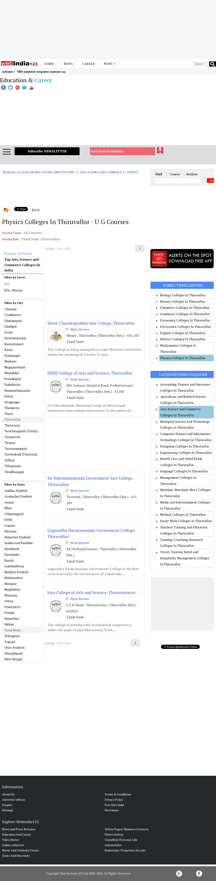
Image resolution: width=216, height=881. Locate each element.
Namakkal (11, 373)
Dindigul (10, 326)
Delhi (8, 519)
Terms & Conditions (118, 794)
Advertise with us (13, 800)
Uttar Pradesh (14, 647)
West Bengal (13, 659)
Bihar (8, 508)
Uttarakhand (13, 653)
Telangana (11, 636)
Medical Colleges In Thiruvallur (183, 514)
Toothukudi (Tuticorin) (20, 454)
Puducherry (12, 607)
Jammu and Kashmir (18, 543)
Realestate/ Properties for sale (125, 850)
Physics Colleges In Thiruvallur (182, 358)
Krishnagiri (12, 355)
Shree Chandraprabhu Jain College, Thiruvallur (91, 323)
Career (88, 64)
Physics (132, 172)
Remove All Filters (18, 253)
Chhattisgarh (13, 514)
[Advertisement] (108, 29)
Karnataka (11, 554)
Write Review (79, 329)
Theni (8, 414)
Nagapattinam (14, 367)
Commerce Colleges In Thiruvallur (185, 314)
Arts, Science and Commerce (101, 172)
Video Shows (10, 840)
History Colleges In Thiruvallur (182, 339)
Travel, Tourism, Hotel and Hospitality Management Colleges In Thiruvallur (184, 558)
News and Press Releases (19, 829)
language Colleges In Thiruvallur (184, 471)
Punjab (9, 612)
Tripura (9, 642)
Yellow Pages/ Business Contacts (126, 829)
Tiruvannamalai (15, 448)
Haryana (10, 531)
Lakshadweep (14, 566)
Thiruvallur (12, 419)
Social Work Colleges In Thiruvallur (186, 521)
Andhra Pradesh (15, 490)
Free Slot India (114, 805)
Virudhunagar (14, 472)
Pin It (35, 210)
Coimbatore (12, 315)
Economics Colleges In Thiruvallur (185, 320)
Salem (8, 396)
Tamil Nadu (12, 630)
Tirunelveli (12, 437)
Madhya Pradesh (16, 572)
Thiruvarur (12, 425)
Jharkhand (11, 549)
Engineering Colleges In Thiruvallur (186, 452)
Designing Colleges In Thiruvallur (184, 446)
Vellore (9, 460)
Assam (9, 502)
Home (49, 64)
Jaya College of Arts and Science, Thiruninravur (91, 592)
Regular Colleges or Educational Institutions (38, 172)
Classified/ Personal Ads (121, 840)
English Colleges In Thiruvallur (182, 333)
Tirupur (9, 442)
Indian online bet (13, 845)
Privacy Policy (114, 800)
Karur (8, 349)
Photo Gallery (114, 834)
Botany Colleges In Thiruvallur (182, 301)
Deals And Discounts (16, 856)
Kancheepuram (15, 338)
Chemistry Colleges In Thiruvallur (184, 307)
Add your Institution (107, 151)
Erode (8, 332)
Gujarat (9, 525)
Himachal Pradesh (17, 537)
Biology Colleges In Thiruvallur (183, 295)
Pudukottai (12, 384)
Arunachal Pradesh (18, 496)
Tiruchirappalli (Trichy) (21, 431)
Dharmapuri (13, 321)
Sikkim (9, 624)
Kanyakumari (13, 344)
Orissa (9, 601)
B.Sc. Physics (13, 290)
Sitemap (7, 810)
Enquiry (7, 805)
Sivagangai (12, 402)
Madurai (10, 361)
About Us (8, 794)
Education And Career (16, 834)
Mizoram (10, 595)
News (68, 64)
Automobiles (113, 845)
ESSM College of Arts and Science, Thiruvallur (89, 373)
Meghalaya (12, 589)
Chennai (10, 309)
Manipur (10, 583)
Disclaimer (112, 810)
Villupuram (12, 466)
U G (6, 284)
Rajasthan (11, 618)
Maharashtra (13, 578)
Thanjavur (11, 408)
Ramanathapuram (17, 390)
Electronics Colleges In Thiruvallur (185, 326)
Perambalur (12, 379)
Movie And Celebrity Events (20, 850)
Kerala (9, 560)
